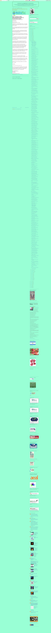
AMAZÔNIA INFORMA (33, 596)
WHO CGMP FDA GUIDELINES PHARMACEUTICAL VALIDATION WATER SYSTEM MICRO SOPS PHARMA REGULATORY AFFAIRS (34, 562)
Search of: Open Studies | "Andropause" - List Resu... (34, 160)
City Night (35, 576)
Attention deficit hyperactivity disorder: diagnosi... (34, 136)
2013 (31, 283)
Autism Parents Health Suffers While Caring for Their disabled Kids (36, 587)
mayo (32, 275)
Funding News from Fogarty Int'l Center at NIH (34, 217)
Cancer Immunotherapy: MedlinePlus (33, 196)
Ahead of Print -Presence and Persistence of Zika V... (34, 57)
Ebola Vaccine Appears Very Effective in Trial (34, 254)
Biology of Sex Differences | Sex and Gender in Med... (34, 229)
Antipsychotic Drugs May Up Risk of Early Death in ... (35, 188)
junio (32, 274)
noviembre (32, 269)
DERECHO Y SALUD (33, 536)
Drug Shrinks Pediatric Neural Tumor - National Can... (34, 200)
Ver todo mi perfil (32, 338)
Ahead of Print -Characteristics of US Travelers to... (34, 49)
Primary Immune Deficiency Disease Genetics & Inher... (34, 108)
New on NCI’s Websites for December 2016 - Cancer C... (34, 116)
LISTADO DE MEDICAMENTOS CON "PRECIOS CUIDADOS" (34, 601)
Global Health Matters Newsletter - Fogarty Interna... (35, 218)
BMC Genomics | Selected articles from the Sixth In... (34, 226)
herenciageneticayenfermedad (34, 514)
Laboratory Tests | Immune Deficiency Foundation (34, 106)
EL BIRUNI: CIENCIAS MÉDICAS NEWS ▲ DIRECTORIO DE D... (33, 43)
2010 (31, 286)
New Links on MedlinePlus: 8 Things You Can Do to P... (34, 88)
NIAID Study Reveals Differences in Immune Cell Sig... (34, 100)
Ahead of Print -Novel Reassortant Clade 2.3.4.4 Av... (34, 51)
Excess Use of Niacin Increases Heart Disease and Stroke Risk (36, 565)
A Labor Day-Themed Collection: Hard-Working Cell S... (34, 144)
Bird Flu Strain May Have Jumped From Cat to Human (34, 256)
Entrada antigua (27, 107)
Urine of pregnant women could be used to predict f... (35, 237)
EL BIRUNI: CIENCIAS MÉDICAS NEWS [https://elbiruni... (33, 45)
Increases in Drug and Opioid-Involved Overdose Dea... (34, 122)
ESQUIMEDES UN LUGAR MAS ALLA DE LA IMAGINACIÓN (34, 591)
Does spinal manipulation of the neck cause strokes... (34, 233)
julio (32, 273)
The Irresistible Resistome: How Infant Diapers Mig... (34, 142)
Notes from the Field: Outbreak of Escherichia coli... (34, 120)
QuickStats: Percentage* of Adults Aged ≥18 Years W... (35, 118)
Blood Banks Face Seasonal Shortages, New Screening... (34, 252)
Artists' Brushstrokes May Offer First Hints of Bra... (34, 83)
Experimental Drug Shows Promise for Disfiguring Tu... (35, 78)
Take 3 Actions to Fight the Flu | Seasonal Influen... (34, 67)
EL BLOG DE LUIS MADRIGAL (33, 558)
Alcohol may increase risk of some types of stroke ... (35, 240)
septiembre (32, 271)
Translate (35, 23)
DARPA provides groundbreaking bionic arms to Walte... (34, 159)
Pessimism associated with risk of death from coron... (34, 238)
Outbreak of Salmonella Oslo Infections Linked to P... (34, 125)
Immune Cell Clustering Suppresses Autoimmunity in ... (34, 98)
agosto (32, 272)
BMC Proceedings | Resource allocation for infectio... (34, 231)
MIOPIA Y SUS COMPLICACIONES (36, 569)
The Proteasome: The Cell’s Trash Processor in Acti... (34, 148)
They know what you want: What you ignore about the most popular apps (34, 519)
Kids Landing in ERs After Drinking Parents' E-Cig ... (34, 173)
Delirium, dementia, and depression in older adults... (34, 132)
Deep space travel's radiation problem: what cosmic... (34, 242)
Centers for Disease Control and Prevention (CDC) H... (34, 114)
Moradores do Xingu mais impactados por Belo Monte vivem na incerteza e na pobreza (34, 598)
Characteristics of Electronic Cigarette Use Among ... (34, 127)
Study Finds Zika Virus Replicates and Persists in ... (35, 113)
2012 (31, 284)
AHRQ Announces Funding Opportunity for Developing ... (34, 131)
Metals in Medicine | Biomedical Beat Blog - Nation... (34, 146)
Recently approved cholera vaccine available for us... (34, 111)
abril (31, 276)
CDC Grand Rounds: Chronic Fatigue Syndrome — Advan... (34, 123)
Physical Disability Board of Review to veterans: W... (34, 157)
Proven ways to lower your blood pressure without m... (34, 268)
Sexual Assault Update (33, 247)
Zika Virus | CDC (33, 94)
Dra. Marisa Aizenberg (33, 552)
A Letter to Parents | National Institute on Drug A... (34, 166)
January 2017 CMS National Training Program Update (34, 215)
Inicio (21, 107)
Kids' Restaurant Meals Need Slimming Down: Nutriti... (34, 179)
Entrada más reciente (14, 107)
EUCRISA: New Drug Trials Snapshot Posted (34, 203)
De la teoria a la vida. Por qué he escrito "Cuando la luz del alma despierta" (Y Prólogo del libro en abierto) (36, 549)
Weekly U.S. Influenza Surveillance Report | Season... (34, 66)
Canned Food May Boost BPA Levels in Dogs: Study (34, 250)
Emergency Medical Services (16, 73)
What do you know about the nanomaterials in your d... (34, 151)
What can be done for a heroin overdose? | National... (34, 168)
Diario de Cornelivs (33, 547)
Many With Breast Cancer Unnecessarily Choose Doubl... (34, 192)
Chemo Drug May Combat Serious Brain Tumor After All (35, 198)
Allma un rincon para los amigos (34, 611)
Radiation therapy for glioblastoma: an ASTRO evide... (34, 138)
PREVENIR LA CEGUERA (34, 568)
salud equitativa (36, 307)
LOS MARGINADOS (33, 521)
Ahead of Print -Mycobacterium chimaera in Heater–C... (34, 62)
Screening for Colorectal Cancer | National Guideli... (34, 141)
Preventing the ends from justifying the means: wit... (34, 244)
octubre (32, 270)
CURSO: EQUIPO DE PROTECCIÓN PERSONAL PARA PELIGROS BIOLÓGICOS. (36, 533)
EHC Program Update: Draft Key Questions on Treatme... (34, 153)
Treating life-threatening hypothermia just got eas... (34, 208)
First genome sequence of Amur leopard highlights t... (34, 235)
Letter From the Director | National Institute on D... (35, 170)
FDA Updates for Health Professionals (33, 213)
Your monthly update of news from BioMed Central (35, 246)
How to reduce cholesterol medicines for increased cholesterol (36, 607)
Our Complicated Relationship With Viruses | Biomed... (34, 150)
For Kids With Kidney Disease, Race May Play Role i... (34, 85)
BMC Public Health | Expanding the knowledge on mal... (34, 224)
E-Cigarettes (13, 72)
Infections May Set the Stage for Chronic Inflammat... (34, 96)
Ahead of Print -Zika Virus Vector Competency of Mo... (34, 55)
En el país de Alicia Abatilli (34, 573)
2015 (31, 281)
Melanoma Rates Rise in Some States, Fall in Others (34, 72)
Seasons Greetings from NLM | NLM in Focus (34, 201)
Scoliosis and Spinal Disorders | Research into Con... (34, 228)
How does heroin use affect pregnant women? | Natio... (34, 171)
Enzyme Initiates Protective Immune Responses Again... (34, 101)
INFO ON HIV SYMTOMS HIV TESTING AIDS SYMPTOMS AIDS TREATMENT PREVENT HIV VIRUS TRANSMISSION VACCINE (34, 604)
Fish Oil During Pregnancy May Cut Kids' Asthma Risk (34, 74)
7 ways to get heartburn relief (34, 48)
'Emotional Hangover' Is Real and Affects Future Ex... (34, 264)
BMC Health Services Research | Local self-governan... (34, 222)
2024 (31, 31)
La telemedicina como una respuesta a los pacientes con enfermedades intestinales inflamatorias (36, 555)
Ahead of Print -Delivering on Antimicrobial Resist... (34, 60)
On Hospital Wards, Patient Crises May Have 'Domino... (34, 175)
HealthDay (17, 65)
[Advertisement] (18, 101)
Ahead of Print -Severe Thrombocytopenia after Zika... (34, 58)
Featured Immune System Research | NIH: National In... (34, 104)
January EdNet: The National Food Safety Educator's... (34, 64)
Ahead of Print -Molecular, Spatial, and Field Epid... (35, 53)
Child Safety (13, 71)
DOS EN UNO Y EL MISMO (34, 559)
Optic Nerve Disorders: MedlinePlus (33, 162)
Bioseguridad (32, 531)
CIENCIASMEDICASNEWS (25, 3)
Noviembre (32, 574)
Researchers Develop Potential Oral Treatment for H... (34, 81)
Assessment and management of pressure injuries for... (34, 134)
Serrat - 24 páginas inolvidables (35, 582)
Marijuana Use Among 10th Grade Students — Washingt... (35, 129)
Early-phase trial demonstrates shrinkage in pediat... (34, 155)
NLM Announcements (33, 109)
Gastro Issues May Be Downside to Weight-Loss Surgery (35, 79)
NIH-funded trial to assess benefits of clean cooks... (34, 220)
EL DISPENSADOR (33, 518)
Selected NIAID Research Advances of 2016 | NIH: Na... (34, 90)
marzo (32, 277)
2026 (31, 29)
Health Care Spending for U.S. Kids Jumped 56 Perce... (34, 182)
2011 (31, 285)
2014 (31, 282)
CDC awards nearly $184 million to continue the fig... (34, 93)
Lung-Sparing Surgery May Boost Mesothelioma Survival (34, 248)
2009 (31, 287)
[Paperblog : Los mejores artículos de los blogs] (32, 379)
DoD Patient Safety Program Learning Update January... (34, 211)
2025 (31, 30)
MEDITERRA (32, 610)
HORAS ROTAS (32, 541)
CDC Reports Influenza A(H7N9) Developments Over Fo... (34, 69)
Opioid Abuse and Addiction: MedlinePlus (34, 164)
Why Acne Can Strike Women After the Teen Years (34, 186)
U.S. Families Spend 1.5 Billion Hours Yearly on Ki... (34, 177)
